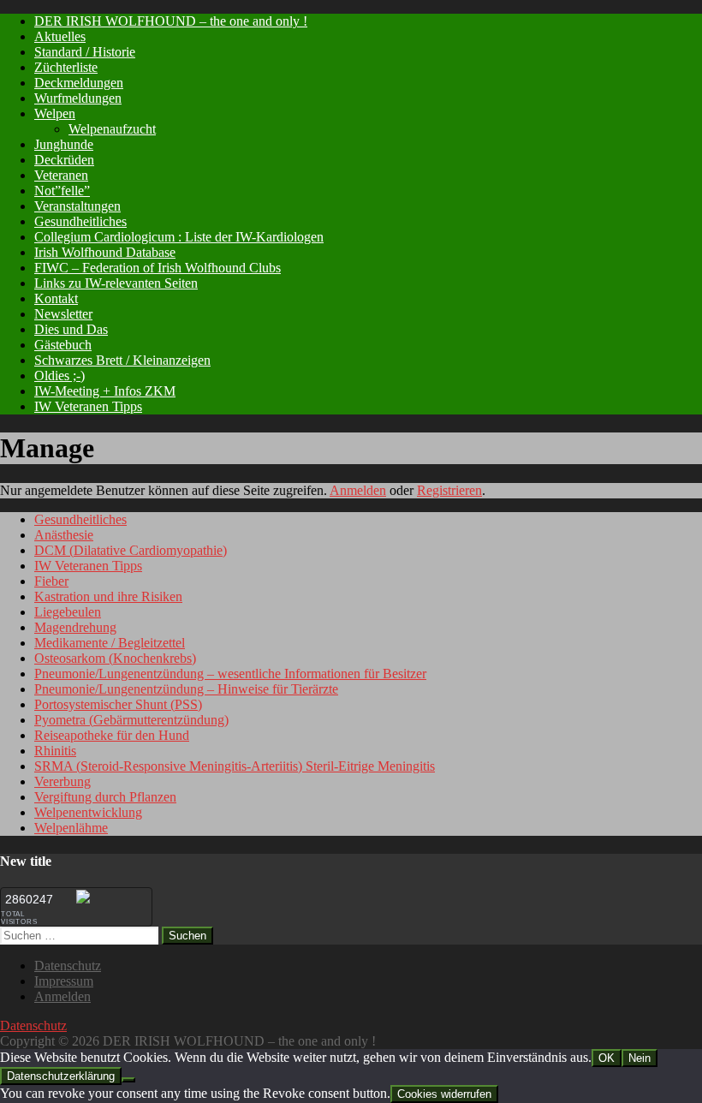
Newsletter (63, 314)
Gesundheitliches (80, 221)
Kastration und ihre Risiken (108, 596)
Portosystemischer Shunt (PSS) (118, 704)
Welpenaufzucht (112, 129)
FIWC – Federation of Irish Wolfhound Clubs (157, 267)
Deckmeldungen (78, 82)
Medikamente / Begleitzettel (109, 642)
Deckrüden (64, 159)
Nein (639, 1058)
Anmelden (358, 490)
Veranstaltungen (77, 206)
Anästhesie (63, 535)
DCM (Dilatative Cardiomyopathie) (130, 550)
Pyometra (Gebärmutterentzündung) (131, 719)
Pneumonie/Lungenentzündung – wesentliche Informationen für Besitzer (230, 673)
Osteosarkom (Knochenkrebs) (115, 658)
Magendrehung (75, 627)
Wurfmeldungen (78, 98)
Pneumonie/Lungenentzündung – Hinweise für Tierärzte (186, 689)
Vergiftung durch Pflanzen (105, 797)
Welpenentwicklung (88, 812)
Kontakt (56, 298)
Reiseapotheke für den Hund (111, 735)
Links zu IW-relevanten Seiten (116, 283)
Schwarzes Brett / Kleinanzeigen (122, 360)
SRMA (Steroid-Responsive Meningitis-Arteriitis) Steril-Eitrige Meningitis (234, 766)
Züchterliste (66, 67)
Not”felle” (62, 190)
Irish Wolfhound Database (105, 252)
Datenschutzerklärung (61, 1076)
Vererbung (62, 781)
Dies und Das (71, 329)
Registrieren (449, 490)
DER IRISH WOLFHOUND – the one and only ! (170, 21)
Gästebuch (63, 344)
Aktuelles (60, 36)
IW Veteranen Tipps (88, 406)
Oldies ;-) (59, 375)
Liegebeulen (67, 612)
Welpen (54, 113)
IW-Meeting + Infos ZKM (105, 391)
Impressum (63, 981)
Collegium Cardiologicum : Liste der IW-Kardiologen (179, 237)
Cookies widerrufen (444, 1094)
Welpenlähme (71, 827)
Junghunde (63, 144)
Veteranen (61, 175)
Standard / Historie (84, 52)
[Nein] (128, 1079)
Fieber (51, 581)
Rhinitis (55, 750)
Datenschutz (67, 965)
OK (606, 1058)
